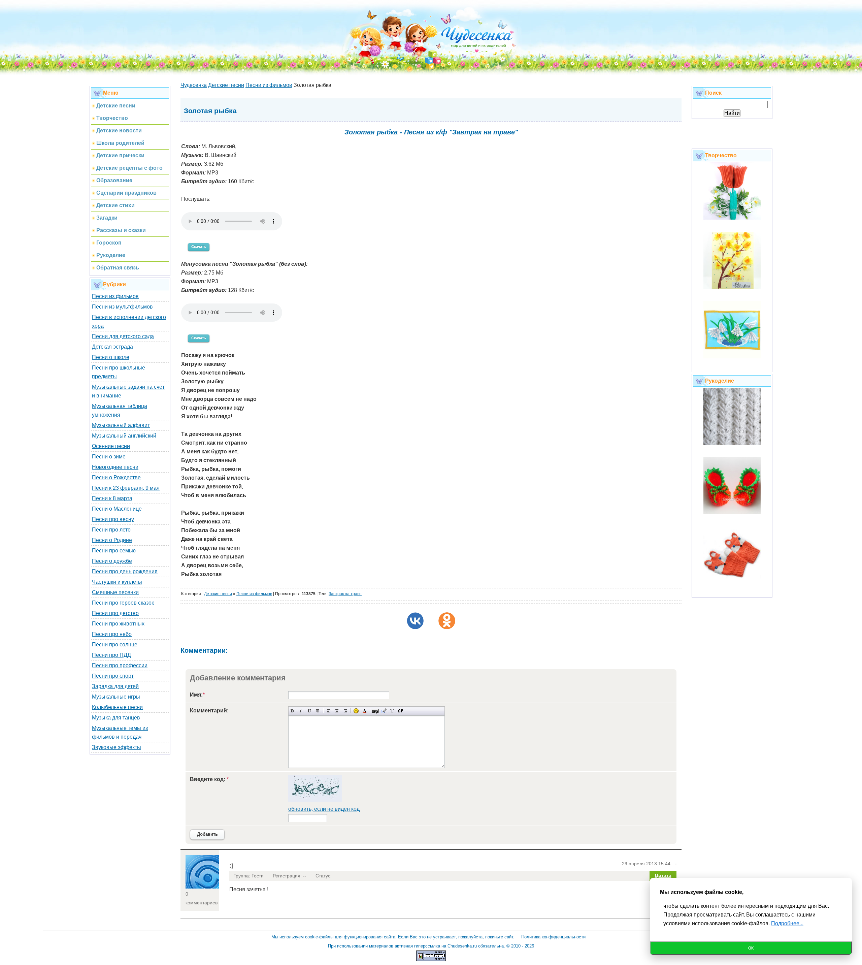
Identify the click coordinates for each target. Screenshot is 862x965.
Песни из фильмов (115, 296)
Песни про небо (112, 634)
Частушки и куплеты (117, 582)
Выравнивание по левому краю (328, 711)
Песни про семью (114, 550)
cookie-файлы (319, 936)
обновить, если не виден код (324, 809)
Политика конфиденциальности (553, 936)
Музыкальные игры (116, 697)
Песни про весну (113, 519)
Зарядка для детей (115, 686)
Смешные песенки (115, 592)
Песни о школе (110, 357)
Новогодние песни (115, 467)
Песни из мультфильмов (122, 307)
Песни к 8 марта (112, 498)
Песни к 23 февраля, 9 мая (126, 488)
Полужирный (292, 711)
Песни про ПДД (111, 655)
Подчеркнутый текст (309, 711)
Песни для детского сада (123, 336)
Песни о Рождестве (116, 477)
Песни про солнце (114, 644)
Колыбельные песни (117, 707)
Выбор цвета (364, 711)
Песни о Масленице (117, 509)
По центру (337, 711)
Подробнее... (787, 923)
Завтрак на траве (345, 593)
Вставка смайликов (356, 711)
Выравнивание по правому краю (345, 711)
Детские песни (218, 593)
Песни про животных (118, 623)
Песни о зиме (109, 456)
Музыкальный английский (124, 436)
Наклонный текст (301, 711)
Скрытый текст (375, 711)
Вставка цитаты (384, 711)
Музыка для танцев (116, 717)
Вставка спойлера (400, 711)
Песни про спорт (113, 676)
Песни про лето (111, 530)
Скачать (198, 247)
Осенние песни (111, 446)
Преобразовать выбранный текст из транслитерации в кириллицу (392, 711)
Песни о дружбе (112, 561)
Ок (751, 948)
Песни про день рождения (125, 571)
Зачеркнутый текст (318, 711)
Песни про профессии (119, 665)
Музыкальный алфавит (121, 425)
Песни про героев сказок (123, 603)
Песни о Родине (112, 540)
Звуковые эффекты (116, 747)
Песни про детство (115, 613)
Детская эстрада (112, 347)
